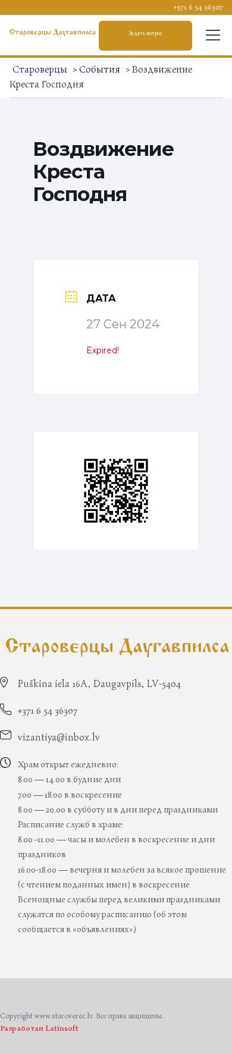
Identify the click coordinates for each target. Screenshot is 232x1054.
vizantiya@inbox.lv (59, 738)
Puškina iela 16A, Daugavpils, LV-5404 (99, 684)
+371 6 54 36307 (198, 7)
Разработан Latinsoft (39, 1028)
